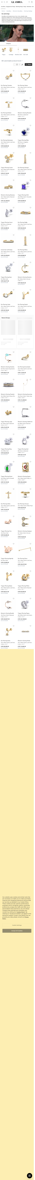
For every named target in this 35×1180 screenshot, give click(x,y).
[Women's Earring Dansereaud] (25, 267)
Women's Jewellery (17, 11)
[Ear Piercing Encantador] (25, 357)
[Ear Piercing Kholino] (8, 103)
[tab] (8, 43)
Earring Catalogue (28, 11)
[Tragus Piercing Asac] (8, 267)
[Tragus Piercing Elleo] (25, 131)
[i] (22, 60)
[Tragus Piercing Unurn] (8, 213)
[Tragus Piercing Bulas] (8, 576)
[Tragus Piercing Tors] (8, 521)
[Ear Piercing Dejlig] (25, 213)
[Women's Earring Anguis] (25, 467)
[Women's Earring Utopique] (25, 521)
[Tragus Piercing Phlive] (25, 576)
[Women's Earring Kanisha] (8, 357)
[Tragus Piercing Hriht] (25, 185)
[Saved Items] (29, 2)
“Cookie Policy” (20, 912)
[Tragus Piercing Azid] (25, 439)
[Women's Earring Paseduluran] (8, 385)
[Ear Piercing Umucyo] (25, 494)
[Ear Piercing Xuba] (8, 295)
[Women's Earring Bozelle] (8, 604)
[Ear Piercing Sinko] (8, 494)
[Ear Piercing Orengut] (25, 158)
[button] (13, 71)
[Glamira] (16, 2)
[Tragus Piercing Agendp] (8, 549)
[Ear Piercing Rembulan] (8, 131)
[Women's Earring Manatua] (8, 185)
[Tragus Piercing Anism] (8, 467)
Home (3, 11)
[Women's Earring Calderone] (25, 412)
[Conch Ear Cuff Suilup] (8, 240)
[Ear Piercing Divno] (25, 549)
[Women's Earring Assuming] (25, 385)
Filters (29, 64)
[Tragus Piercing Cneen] (8, 158)
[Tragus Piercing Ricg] (8, 439)
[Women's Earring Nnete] (25, 631)
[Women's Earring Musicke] (25, 103)
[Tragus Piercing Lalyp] (8, 412)
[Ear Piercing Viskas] (25, 76)
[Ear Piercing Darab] (25, 295)
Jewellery (9, 11)
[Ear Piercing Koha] (8, 631)
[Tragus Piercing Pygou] (25, 604)
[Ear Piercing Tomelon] (8, 76)
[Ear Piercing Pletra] (25, 240)
